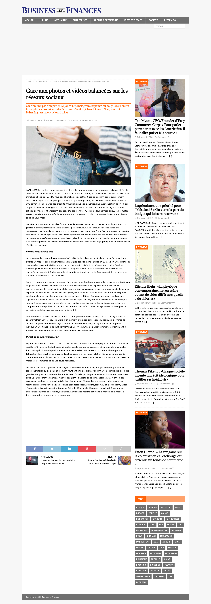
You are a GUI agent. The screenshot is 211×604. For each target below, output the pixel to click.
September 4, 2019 (146, 468)
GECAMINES (141, 530)
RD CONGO (155, 565)
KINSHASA (151, 536)
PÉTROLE (155, 559)
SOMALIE (155, 570)
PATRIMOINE (171, 553)
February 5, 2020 (145, 137)
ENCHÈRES (157, 519)
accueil (29, 20)
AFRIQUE (140, 507)
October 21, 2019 (145, 218)
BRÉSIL (178, 507)
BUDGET (140, 513)
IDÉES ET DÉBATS (133, 20)
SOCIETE (153, 20)
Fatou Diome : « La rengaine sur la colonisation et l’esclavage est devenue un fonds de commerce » (159, 458)
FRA (161, 524)
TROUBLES (159, 576)
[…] (170, 156)
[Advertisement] (105, 52)
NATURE (151, 547)
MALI (156, 541)
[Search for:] (169, 26)
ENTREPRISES (80, 20)
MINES (178, 541)
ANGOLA (153, 507)
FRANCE (170, 524)
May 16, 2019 (36, 120)
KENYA (139, 536)
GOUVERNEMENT (159, 530)
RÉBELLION (141, 570)
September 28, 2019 (146, 302)
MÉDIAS (139, 547)
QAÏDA (167, 559)
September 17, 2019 (146, 383)
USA (170, 576)
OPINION (172, 547)
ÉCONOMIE (141, 582)
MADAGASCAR (142, 541)
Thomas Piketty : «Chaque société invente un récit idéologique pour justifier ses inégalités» (160, 375)
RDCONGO (141, 565)
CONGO (164, 513)
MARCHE (166, 541)
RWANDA (169, 565)
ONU (162, 547)
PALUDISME (155, 553)
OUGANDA (141, 553)
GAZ (181, 524)
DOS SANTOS (142, 519)
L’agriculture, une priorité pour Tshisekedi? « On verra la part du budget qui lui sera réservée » (159, 210)
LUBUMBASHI (166, 536)
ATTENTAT (166, 507)
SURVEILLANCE (143, 576)
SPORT (167, 570)
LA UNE (44, 20)
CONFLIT (152, 513)
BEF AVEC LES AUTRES (56, 120)
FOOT (152, 524)
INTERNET (176, 530)
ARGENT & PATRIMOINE (106, 20)
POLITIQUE (141, 559)
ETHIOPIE (140, 524)
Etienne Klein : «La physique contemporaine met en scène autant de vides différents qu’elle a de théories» (159, 292)
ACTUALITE (60, 20)
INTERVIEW (170, 20)
